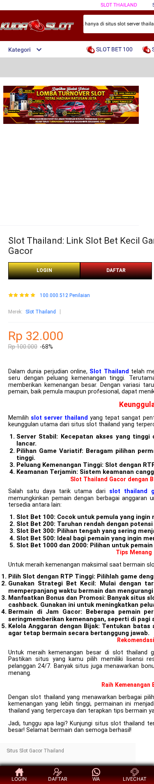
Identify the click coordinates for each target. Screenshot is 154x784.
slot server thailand (59, 417)
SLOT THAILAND (119, 5)
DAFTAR (116, 270)
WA (96, 779)
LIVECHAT (135, 779)
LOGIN (44, 270)
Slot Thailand (40, 312)
